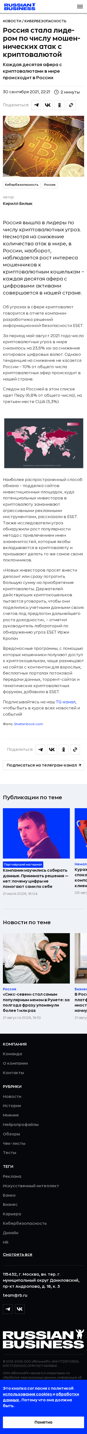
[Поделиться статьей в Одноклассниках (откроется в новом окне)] (59, 105)
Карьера (12, 1214)
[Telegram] (8, 1309)
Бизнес (10, 1205)
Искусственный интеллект (31, 1186)
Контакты (13, 1073)
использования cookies (28, 1394)
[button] (80, 6)
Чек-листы (14, 1144)
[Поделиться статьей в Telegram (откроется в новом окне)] (36, 105)
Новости (12, 21)
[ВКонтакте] (20, 1309)
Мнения (11, 1115)
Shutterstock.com (28, 724)
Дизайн (10, 1233)
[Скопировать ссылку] (71, 105)
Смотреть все (17, 1254)
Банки (9, 1195)
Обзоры (11, 1134)
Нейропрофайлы (21, 1125)
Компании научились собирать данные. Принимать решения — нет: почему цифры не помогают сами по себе (35, 878)
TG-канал (65, 702)
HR (5, 1242)
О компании (15, 1063)
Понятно (43, 1422)
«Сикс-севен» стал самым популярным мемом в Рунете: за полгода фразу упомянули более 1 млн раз (36, 1002)
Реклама (12, 1176)
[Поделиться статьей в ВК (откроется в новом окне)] (48, 105)
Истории (12, 1106)
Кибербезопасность (45, 21)
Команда (12, 1054)
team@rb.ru (15, 1295)
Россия (49, 184)
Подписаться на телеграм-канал (42, 765)
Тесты (9, 1153)
